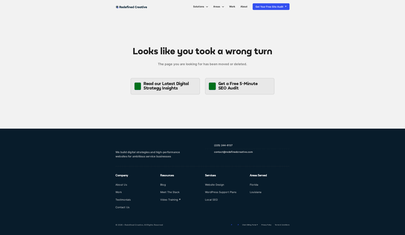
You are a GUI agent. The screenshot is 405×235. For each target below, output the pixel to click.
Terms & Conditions (282, 225)
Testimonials (123, 199)
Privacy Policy (266, 225)
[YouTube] (236, 224)
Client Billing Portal (249, 225)
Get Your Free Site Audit (269, 6)
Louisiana (255, 192)
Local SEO (211, 199)
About (244, 6)
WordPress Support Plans (220, 192)
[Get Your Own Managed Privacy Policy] (195, 225)
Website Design (214, 184)
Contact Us (122, 207)
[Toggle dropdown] (207, 7)
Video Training (169, 199)
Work (232, 6)
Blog (163, 184)
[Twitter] (229, 224)
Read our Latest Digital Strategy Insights (166, 86)
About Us (121, 184)
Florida (254, 184)
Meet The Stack (170, 192)
